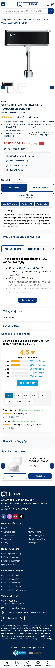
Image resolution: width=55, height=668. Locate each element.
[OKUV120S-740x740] (27, 54)
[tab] (12, 248)
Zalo (17, 666)
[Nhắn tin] (38, 662)
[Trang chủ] (6, 662)
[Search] (51, 11)
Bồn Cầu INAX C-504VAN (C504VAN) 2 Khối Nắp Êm (39, 461)
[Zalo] (17, 662)
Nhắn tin (38, 666)
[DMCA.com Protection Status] (35, 653)
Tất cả (9, 396)
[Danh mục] (48, 662)
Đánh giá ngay (27, 383)
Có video (18, 401)
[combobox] (24, 11)
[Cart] (52, 4)
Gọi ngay (27, 666)
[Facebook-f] (3, 516)
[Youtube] (15, 516)
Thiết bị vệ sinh (17, 20)
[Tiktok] (21, 516)
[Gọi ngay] (27, 662)
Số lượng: (5, 180)
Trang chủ (5, 20)
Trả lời (5, 417)
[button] (3, 87)
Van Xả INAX (27, 204)
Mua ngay (14, 188)
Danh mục (48, 666)
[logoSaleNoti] (20, 653)
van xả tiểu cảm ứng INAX (24, 268)
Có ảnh (28, 401)
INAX (3, 101)
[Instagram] (9, 516)
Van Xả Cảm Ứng (10, 204)
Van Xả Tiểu (42, 204)
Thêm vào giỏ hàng (41, 188)
